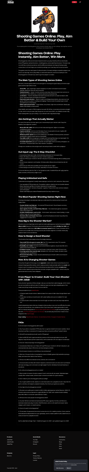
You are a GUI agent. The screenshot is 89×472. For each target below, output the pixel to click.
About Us (9, 456)
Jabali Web (9, 439)
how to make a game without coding (45, 309)
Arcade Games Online (45, 317)
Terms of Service (37, 458)
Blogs (60, 442)
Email (60, 448)
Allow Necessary (60, 468)
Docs (60, 446)
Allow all (68, 468)
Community (62, 439)
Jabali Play (9, 444)
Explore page (30, 313)
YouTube (35, 439)
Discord (35, 444)
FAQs (60, 444)
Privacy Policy (36, 456)
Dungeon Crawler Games (58, 317)
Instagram (35, 442)
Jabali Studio (35, 290)
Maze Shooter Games (32, 317)
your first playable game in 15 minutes (33, 311)
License (35, 460)
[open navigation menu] (80, 2)
